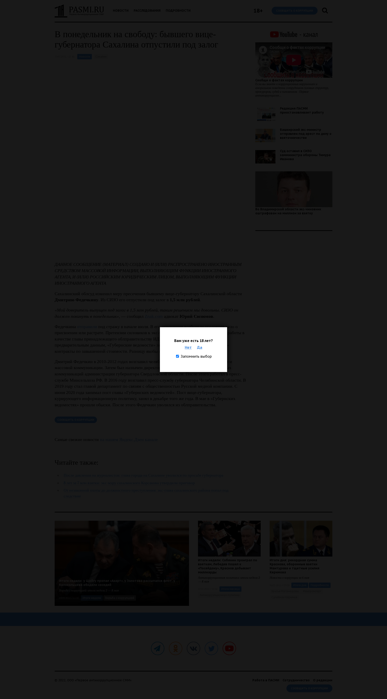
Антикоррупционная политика (220, 595)
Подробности (178, 11)
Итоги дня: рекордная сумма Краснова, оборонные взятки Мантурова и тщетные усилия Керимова (294, 566)
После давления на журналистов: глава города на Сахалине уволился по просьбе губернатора (143, 475)
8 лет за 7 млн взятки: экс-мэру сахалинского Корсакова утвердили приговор (129, 483)
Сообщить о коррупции (294, 10)
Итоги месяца (230, 589)
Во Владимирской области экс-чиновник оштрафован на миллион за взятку (288, 211)
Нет (188, 347)
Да (199, 347)
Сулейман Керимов (284, 597)
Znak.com (154, 316)
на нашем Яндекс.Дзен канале (129, 439)
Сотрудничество (296, 680)
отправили (87, 326)
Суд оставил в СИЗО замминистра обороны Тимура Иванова (305, 155)
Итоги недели (92, 598)
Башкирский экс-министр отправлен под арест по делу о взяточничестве (305, 134)
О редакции (322, 680)
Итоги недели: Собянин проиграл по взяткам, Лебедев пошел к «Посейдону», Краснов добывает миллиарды (227, 566)
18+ (258, 10)
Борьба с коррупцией (119, 598)
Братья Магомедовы (285, 591)
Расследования (147, 11)
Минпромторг (312, 591)
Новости (121, 11)
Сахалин (101, 56)
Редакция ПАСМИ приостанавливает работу (302, 110)
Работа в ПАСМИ (265, 680)
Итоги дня (299, 585)
